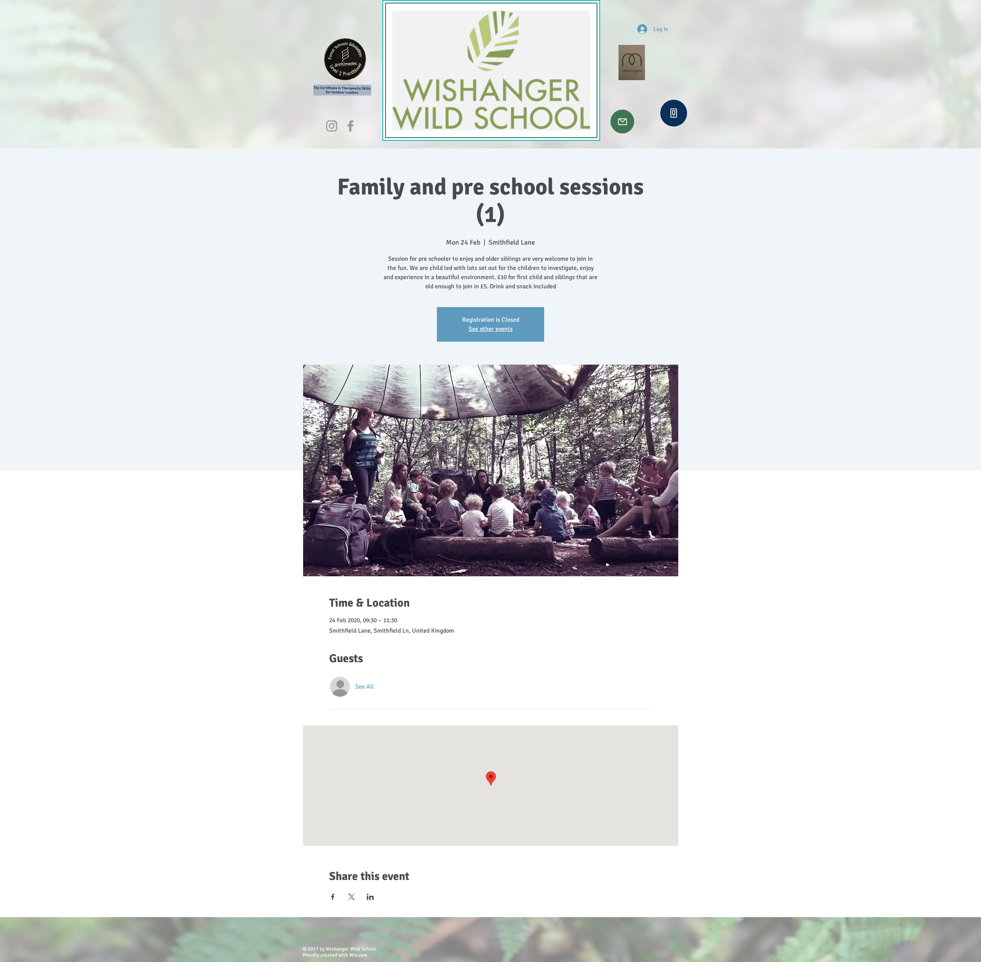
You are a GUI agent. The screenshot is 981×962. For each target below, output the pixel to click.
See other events (491, 329)
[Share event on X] (351, 897)
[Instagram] (331, 125)
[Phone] (673, 113)
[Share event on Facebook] (332, 897)
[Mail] (622, 121)
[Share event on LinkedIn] (370, 897)
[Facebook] (350, 125)
